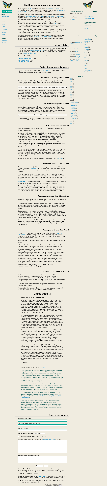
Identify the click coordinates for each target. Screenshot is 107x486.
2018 (71, 91)
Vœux (86, 71)
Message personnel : (29, 455)
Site (85, 63)
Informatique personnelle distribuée (75, 60)
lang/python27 (23, 61)
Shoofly (60, 485)
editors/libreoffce (24, 60)
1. (18, 297)
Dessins (3, 27)
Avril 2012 (73, 113)
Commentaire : (39, 439)
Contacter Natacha (5, 16)
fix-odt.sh (60, 158)
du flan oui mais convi (52, 9)
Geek (73, 20)
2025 (71, 79)
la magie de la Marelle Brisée (43, 36)
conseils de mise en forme (49, 439)
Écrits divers (4, 29)
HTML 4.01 (4, 40)
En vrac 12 (80, 52)
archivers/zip (33, 168)
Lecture (86, 60)
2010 (71, 121)
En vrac (86, 47)
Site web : (23, 428)
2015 (71, 95)
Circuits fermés (88, 25)
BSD (85, 42)
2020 (71, 87)
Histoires (3, 30)
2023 (71, 83)
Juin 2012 (73, 110)
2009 (71, 123)
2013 (71, 99)
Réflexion (86, 62)
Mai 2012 (73, 111)
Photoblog (4, 32)
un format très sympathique (54, 16)
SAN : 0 (55, 23)
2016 (71, 94)
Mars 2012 (73, 115)
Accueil (3, 22)
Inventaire (87, 55)
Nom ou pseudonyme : (24, 418)
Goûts (86, 52)
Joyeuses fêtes (88, 15)
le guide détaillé (42, 476)
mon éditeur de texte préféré (33, 16)
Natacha (42, 367)
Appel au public (88, 39)
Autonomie (87, 26)
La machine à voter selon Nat (90, 29)
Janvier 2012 (74, 118)
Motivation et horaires (89, 16)
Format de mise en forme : (26, 433)
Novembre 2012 (74, 103)
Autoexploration (88, 41)
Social (86, 65)
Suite (86, 68)
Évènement (87, 49)
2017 (71, 92)
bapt (29, 9)
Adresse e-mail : (29, 423)
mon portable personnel (37, 50)
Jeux (86, 57)
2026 (71, 78)
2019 (71, 89)
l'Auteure (3, 24)
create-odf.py (22, 181)
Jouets (86, 58)
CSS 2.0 (3, 42)
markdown (46, 70)
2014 (71, 97)
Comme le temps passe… (90, 18)
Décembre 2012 (74, 102)
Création (86, 46)
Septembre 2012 (74, 105)
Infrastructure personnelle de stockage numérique (75, 46)
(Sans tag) (87, 37)
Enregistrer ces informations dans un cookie (32, 436)
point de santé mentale (29, 53)
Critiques (3, 26)
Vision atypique (88, 70)
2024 (71, 81)
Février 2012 (73, 116)
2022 (71, 84)
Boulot (73, 19)
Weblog (3, 34)
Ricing (76, 51)
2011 (71, 119)
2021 (71, 86)
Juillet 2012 (73, 108)
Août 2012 (73, 107)
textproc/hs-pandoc (25, 58)
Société (86, 66)
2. (18, 367)
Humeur (86, 54)
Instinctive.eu (7, 11)
